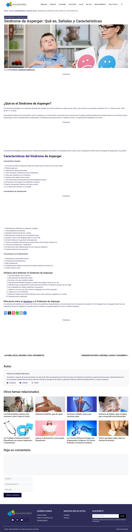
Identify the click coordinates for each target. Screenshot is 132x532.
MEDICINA (44, 4)
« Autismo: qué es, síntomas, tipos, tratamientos (24, 355)
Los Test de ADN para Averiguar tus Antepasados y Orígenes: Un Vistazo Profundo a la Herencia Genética (81, 440)
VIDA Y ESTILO (113, 4)
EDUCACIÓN (72, 4)
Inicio (6, 11)
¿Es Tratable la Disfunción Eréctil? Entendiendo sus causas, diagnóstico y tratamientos (18, 440)
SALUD (81, 4)
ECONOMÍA (62, 4)
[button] (121, 4)
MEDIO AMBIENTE (100, 4)
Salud (11, 11)
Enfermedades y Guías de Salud (26, 11)
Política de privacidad (122, 529)
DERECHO (53, 4)
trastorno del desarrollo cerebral (35, 108)
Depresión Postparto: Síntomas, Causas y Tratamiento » (105, 355)
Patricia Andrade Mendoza (22, 70)
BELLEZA (89, 4)
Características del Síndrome (24, 156)
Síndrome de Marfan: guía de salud (48, 414)
